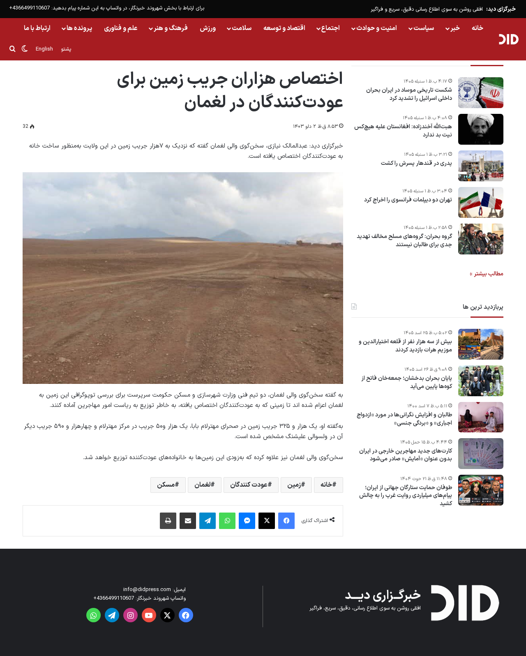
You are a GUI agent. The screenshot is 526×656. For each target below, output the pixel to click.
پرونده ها (79, 28)
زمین (294, 485)
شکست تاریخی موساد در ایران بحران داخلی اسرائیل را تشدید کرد (409, 94)
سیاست (423, 28)
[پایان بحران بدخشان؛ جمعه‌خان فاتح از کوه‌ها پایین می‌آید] (480, 380)
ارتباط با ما (37, 28)
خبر (455, 28)
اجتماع (330, 28)
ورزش (208, 28)
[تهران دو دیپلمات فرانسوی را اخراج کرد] (480, 202)
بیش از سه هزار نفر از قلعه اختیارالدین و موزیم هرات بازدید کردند (405, 346)
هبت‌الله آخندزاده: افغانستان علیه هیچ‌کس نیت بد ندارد (403, 131)
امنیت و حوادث (376, 28)
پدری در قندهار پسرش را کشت (416, 163)
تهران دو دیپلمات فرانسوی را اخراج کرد (408, 200)
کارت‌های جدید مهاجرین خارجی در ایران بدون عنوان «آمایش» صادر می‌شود (405, 455)
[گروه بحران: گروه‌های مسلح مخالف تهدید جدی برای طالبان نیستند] (480, 239)
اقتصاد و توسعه (284, 28)
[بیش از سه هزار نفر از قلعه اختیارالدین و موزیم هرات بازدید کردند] (480, 344)
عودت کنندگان (249, 485)
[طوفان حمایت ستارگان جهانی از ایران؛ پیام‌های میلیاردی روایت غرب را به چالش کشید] (480, 490)
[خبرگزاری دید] (508, 39)
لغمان (202, 485)
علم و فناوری (121, 28)
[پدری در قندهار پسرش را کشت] (480, 165)
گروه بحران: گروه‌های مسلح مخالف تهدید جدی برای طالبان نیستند (404, 241)
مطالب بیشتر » (486, 274)
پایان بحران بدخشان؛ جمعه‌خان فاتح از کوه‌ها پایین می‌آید (406, 382)
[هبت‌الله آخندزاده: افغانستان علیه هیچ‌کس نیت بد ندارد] (480, 129)
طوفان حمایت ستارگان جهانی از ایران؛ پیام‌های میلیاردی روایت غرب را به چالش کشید (405, 496)
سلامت (241, 28)
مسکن (166, 485)
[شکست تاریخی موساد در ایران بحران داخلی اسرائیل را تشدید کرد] (480, 92)
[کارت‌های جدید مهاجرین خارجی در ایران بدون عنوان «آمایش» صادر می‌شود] (480, 453)
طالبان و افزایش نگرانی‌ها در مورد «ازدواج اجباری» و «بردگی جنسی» (404, 419)
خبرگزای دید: (501, 9)
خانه (477, 28)
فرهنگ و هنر (171, 28)
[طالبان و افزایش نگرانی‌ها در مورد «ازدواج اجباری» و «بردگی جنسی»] (480, 417)
